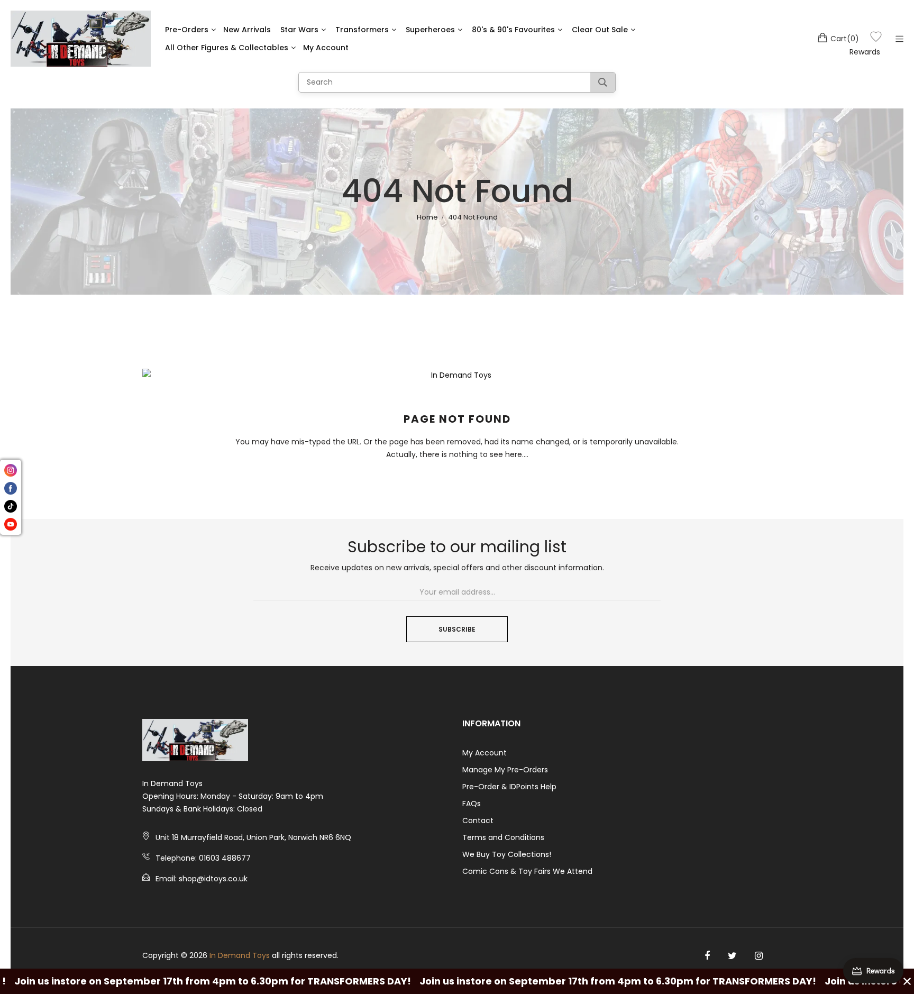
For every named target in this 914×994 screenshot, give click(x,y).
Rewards (864, 52)
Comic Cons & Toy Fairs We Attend (527, 871)
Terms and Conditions (503, 837)
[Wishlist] (876, 38)
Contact (477, 820)
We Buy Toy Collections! (506, 854)
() (844, 38)
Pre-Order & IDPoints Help (509, 786)
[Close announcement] (907, 981)
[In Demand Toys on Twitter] (732, 956)
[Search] (602, 82)
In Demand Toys (239, 955)
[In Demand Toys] (81, 39)
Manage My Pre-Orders (505, 769)
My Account (484, 752)
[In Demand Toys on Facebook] (707, 956)
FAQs (471, 803)
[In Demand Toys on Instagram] (758, 956)
